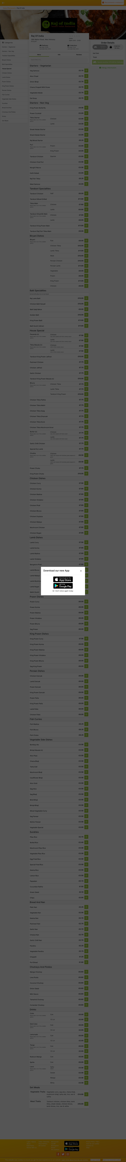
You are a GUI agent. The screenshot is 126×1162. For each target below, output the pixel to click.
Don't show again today (64, 591)
